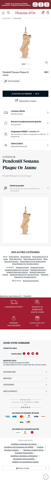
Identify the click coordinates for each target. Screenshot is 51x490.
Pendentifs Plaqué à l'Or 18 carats (17, 270)
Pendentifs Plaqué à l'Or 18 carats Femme (24, 275)
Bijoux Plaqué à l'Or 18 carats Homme (25, 264)
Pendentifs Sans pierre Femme (17, 272)
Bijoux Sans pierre (16, 259)
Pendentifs (17, 18)
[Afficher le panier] (48, 13)
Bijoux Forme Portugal (30, 281)
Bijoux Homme (26, 257)
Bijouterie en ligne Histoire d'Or (10, 296)
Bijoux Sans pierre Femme (33, 259)
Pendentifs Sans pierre (38, 270)
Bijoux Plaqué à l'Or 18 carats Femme (33, 261)
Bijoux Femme (14, 257)
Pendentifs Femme (22, 267)
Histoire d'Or (6, 18)
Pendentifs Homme (37, 267)
